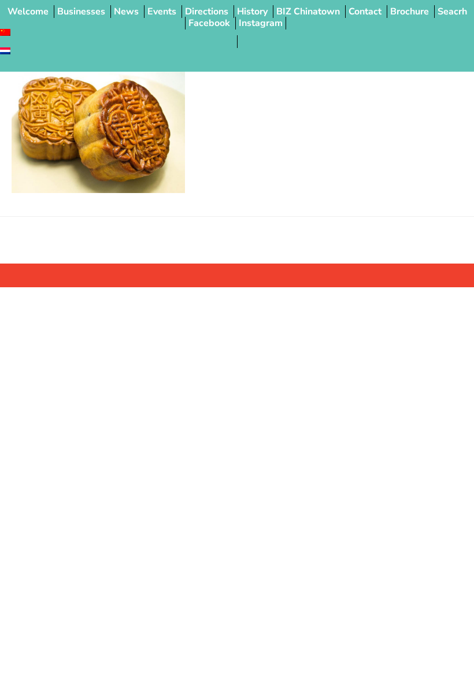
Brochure (409, 11)
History (252, 11)
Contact (365, 11)
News (126, 11)
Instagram (261, 23)
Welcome (28, 11)
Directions (206, 11)
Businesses (81, 11)
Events (161, 11)
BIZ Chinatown (308, 11)
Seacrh (452, 11)
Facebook (209, 23)
